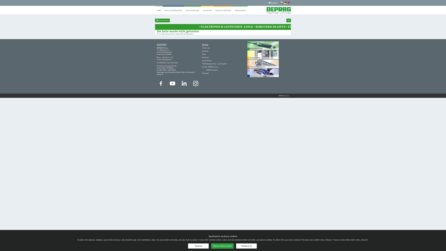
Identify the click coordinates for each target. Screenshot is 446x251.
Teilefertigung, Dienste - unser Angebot (214, 64)
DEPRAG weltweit (212, 70)
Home (159, 10)
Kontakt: (205, 67)
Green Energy (240, 10)
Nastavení (198, 246)
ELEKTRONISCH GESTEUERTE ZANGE (213, 26)
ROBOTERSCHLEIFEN (257, 26)
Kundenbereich (163, 20)
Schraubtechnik (192, 10)
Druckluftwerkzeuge (173, 10)
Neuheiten (205, 51)
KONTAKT (162, 44)
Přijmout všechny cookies (222, 246)
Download (205, 57)
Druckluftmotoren (223, 10)
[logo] (278, 10)
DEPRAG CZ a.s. (213, 67)
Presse (204, 54)
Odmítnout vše (246, 246)
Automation (207, 10)
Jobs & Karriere (207, 60)
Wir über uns (206, 48)
